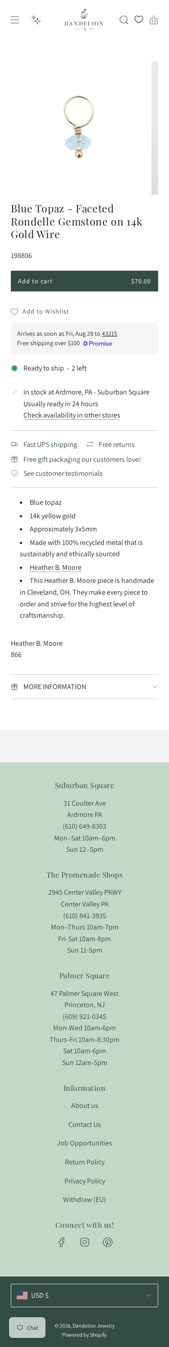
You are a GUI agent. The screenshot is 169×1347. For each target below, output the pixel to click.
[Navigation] (14, 20)
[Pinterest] (108, 1242)
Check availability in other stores (71, 415)
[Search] (124, 20)
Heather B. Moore (56, 567)
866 (16, 654)
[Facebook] (62, 1242)
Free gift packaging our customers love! (82, 459)
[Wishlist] (139, 20)
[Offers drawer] (36, 20)
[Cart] (154, 20)
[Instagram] (85, 1242)
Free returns (117, 444)
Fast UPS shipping (50, 444)
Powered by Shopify (84, 1334)
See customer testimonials (63, 473)
